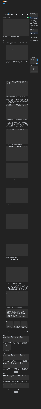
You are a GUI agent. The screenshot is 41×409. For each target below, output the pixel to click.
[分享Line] (3, 40)
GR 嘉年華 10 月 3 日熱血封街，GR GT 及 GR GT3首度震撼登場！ (15, 311)
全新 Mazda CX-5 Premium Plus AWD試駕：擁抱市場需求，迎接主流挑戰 (9, 327)
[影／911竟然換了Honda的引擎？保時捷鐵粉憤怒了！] (15, 357)
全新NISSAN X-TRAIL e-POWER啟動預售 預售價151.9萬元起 (15, 312)
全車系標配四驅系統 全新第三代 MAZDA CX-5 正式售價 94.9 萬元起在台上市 (15, 389)
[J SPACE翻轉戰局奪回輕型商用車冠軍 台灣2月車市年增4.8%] (15, 365)
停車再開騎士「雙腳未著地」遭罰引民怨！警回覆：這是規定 (24, 369)
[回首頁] (6, 1)
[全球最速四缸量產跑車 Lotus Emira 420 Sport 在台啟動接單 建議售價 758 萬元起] (7, 385)
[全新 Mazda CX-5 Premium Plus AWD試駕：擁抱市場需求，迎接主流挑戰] (9, 323)
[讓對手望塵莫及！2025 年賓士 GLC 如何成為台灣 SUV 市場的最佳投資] (24, 357)
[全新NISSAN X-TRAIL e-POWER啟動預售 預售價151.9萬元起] (7, 377)
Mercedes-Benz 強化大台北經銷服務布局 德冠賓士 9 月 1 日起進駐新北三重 (7, 343)
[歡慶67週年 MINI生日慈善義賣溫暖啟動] (24, 385)
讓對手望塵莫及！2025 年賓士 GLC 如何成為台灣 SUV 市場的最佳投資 (24, 361)
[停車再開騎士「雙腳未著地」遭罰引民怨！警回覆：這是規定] (24, 365)
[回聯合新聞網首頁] (3, 1)
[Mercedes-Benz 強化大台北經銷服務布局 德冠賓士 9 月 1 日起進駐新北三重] (7, 339)
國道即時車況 (32, 67)
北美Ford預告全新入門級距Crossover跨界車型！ (17, 327)
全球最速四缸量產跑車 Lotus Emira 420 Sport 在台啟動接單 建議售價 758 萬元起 (17, 314)
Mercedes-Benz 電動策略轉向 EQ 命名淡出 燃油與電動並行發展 (6, 369)
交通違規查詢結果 (32, 69)
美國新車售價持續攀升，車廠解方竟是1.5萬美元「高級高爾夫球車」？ (24, 327)
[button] (3, 42)
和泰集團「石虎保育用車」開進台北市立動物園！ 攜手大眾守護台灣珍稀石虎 (17, 316)
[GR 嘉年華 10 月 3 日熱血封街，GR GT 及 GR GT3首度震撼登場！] (24, 377)
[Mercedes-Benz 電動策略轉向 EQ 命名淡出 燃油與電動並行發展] (7, 365)
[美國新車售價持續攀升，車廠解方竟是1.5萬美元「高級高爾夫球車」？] (24, 323)
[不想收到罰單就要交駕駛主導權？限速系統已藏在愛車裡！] (24, 339)
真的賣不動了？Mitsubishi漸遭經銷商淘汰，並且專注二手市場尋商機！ (6, 361)
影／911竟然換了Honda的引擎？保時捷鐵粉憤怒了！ (15, 361)
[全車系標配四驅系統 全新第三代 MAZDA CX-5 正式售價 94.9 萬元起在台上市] (15, 385)
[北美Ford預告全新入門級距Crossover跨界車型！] (17, 323)
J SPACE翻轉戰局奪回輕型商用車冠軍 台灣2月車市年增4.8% (15, 369)
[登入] (36, 1)
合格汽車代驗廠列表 (33, 68)
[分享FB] (3, 39)
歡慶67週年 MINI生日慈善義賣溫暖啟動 (12, 315)
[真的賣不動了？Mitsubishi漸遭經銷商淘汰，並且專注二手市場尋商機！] (7, 357)
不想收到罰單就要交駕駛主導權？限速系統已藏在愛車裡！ (23, 343)
